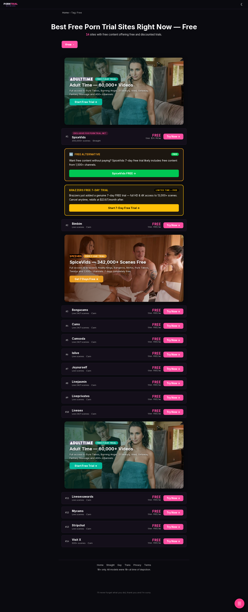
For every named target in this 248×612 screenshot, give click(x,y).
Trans (128, 565)
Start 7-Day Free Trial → (124, 207)
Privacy (137, 565)
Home (65, 12)
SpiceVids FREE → (124, 173)
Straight (110, 565)
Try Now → (173, 136)
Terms (147, 565)
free (69, 44)
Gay (119, 565)
